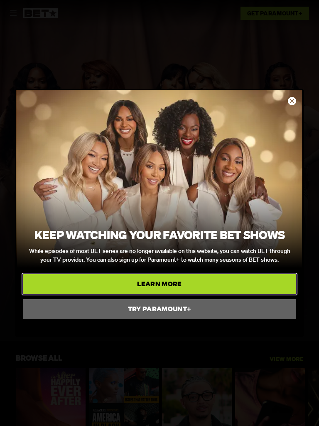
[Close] (292, 101)
